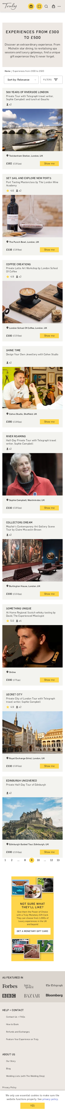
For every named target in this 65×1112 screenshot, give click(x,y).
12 (51, 860)
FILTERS (47, 79)
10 (38, 860)
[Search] (47, 6)
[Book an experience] (39, 6)
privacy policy (50, 1099)
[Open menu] (59, 6)
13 (58, 860)
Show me (49, 163)
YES (32, 1105)
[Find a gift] (31, 6)
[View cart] (53, 6)
